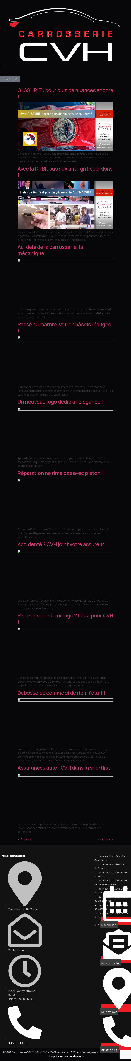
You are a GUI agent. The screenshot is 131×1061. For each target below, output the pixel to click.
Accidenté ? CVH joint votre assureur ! (62, 544)
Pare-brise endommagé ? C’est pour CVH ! (65, 618)
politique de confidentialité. (69, 1056)
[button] (2, 66)
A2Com (75, 1052)
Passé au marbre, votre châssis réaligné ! (64, 327)
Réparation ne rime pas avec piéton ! (60, 473)
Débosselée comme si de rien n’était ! (61, 692)
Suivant (24, 839)
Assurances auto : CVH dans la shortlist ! (65, 767)
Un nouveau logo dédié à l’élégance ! (60, 401)
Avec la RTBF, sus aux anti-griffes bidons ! (65, 171)
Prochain (105, 839)
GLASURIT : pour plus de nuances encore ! (65, 93)
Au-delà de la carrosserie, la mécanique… (50, 250)
